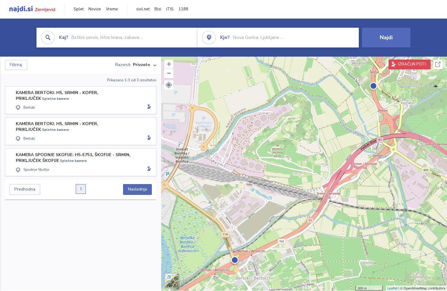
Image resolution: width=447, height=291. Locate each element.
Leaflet (392, 288)
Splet (79, 9)
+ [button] (169, 64)
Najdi (386, 37)
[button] (168, 84)
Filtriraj (16, 65)
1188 (183, 9)
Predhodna (24, 189)
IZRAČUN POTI (412, 64)
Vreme (112, 9)
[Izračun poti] (148, 107)
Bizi (157, 9)
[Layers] (171, 280)
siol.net (143, 9)
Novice (94, 9)
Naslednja (137, 189)
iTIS (170, 9)
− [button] (169, 73)
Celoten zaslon (437, 64)
